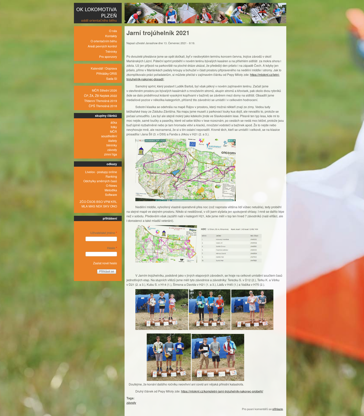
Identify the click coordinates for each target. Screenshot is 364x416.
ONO (113, 206)
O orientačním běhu (104, 41)
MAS (92, 206)
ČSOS (91, 201)
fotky (114, 127)
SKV (106, 206)
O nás (113, 31)
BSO (99, 201)
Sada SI (111, 78)
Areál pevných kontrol (102, 46)
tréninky (111, 145)
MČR (113, 131)
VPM (107, 201)
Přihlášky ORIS (106, 73)
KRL (114, 201)
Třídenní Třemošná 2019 (100, 101)
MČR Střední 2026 (104, 90)
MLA (85, 206)
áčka (114, 122)
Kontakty (111, 36)
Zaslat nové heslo (105, 263)
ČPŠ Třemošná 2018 (103, 106)
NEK (99, 206)
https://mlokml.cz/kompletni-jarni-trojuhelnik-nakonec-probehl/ (222, 391)
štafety (112, 140)
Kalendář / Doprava (104, 68)
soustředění (109, 136)
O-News (111, 185)
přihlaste (277, 409)
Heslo (112, 248)
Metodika (111, 190)
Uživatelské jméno (103, 233)
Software (111, 194)
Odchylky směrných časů (100, 181)
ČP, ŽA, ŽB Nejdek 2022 (100, 95)
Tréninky (111, 51)
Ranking (111, 176)
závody (131, 402)
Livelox (90, 172)
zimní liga (110, 154)
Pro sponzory (108, 56)
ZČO (83, 201)
